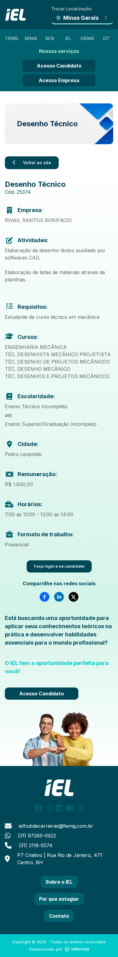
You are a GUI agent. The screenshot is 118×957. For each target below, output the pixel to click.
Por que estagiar (59, 899)
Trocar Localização (71, 8)
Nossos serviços (59, 51)
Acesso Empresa (59, 80)
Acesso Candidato (59, 66)
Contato (59, 916)
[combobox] (82, 18)
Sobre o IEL (59, 882)
